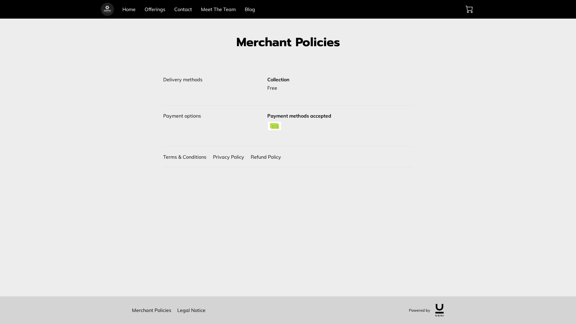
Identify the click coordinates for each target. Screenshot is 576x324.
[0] (469, 9)
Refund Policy (266, 157)
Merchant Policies (151, 310)
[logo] (439, 310)
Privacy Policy (228, 157)
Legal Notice (191, 310)
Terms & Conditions (184, 157)
